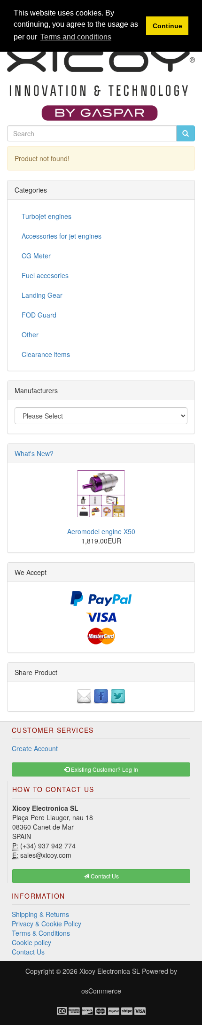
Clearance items (46, 354)
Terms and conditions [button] (75, 37)
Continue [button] (167, 26)
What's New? (34, 453)
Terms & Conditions (41, 933)
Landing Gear (42, 295)
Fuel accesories (45, 275)
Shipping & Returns (40, 914)
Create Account (35, 748)
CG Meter (36, 255)
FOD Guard (39, 314)
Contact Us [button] (104, 876)
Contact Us (28, 951)
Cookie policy (31, 942)
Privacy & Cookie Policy (46, 923)
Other (30, 334)
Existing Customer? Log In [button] (104, 769)
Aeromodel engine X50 (101, 531)
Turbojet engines (46, 216)
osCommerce (101, 990)
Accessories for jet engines (61, 236)
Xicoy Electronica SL (109, 971)
